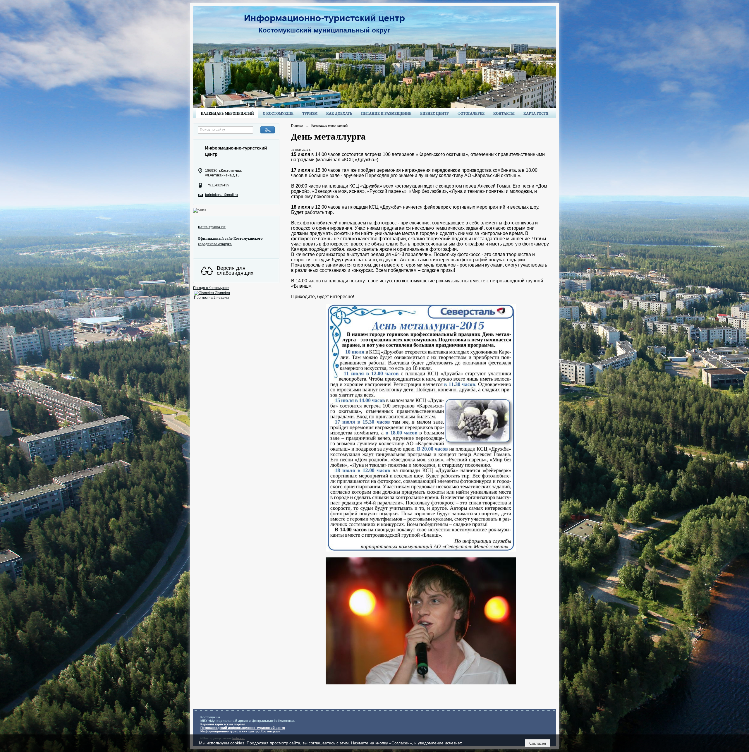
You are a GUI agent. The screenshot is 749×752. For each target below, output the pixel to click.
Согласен (537, 743)
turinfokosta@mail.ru (221, 195)
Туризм (309, 113)
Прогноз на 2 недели (211, 298)
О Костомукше (278, 113)
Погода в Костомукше (211, 288)
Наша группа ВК (212, 227)
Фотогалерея (471, 113)
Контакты (504, 113)
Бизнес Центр (434, 113)
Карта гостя (535, 113)
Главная (297, 125)
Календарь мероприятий (227, 113)
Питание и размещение (386, 113)
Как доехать (339, 113)
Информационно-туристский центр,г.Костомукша (240, 731)
